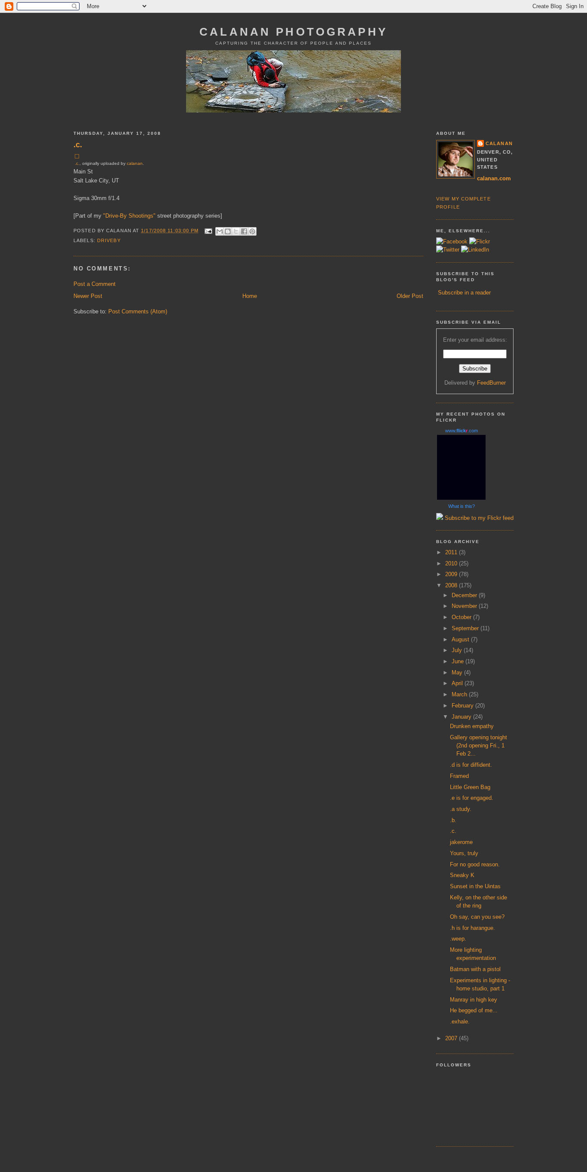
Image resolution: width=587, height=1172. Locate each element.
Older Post (410, 296)
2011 (452, 552)
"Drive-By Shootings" (129, 216)
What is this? (461, 506)
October (462, 617)
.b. (453, 820)
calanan (135, 163)
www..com (461, 430)
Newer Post (87, 296)
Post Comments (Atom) (137, 311)
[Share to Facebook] (244, 231)
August (461, 639)
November (465, 606)
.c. (77, 144)
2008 (452, 585)
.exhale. (460, 1021)
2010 (452, 563)
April (458, 683)
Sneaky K (462, 875)
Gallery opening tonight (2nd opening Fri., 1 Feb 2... (478, 745)
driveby (109, 240)
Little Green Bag (470, 787)
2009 (452, 574)
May (458, 672)
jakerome (461, 842)
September (466, 628)
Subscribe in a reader (464, 292)
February (463, 705)
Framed (459, 776)
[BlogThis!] (227, 231)
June (458, 661)
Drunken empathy (472, 726)
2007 (452, 1038)
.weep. (458, 938)
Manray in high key (473, 999)
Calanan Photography (293, 32)
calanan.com (494, 178)
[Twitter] (447, 249)
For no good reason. (475, 864)
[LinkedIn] (475, 249)
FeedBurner (491, 383)
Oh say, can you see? (477, 917)
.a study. (460, 809)
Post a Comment (94, 284)
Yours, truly (464, 853)
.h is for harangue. (472, 928)
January (462, 717)
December (465, 595)
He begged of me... (474, 1010)
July (458, 650)
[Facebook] (452, 241)
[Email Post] (208, 230)
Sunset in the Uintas (475, 886)
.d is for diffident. (471, 765)
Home (249, 296)
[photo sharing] (77, 156)
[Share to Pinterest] (252, 231)
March (460, 694)
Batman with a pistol (475, 969)
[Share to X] (236, 231)
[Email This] (219, 231)
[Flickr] (479, 241)
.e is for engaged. (471, 798)
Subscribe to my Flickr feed (478, 518)
